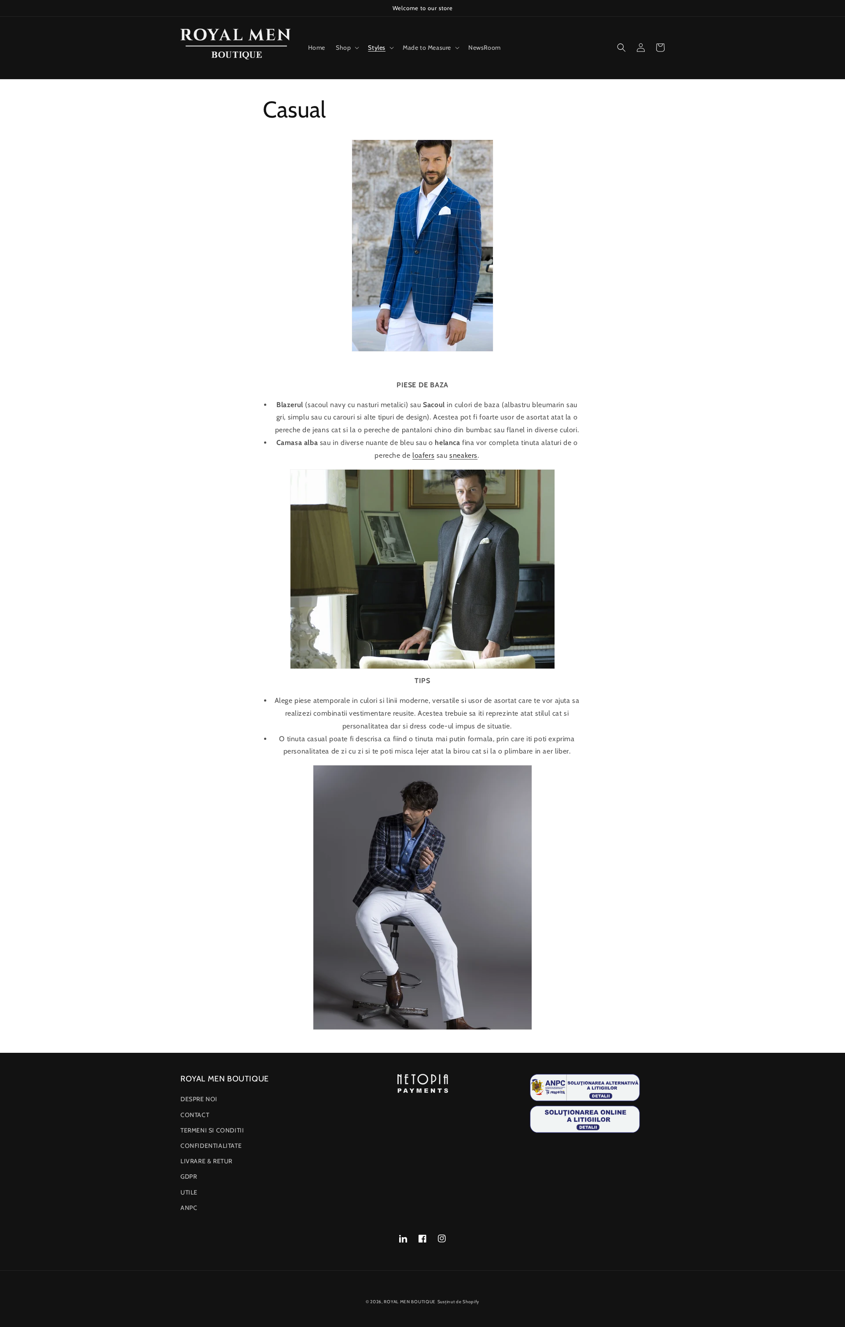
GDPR (188, 1176)
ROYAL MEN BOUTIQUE (410, 1302)
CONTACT (194, 1115)
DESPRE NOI (198, 1099)
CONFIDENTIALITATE (211, 1146)
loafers (423, 455)
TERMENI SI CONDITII (212, 1130)
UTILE (189, 1192)
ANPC (188, 1208)
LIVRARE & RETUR (206, 1161)
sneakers (463, 455)
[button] (347, 47)
